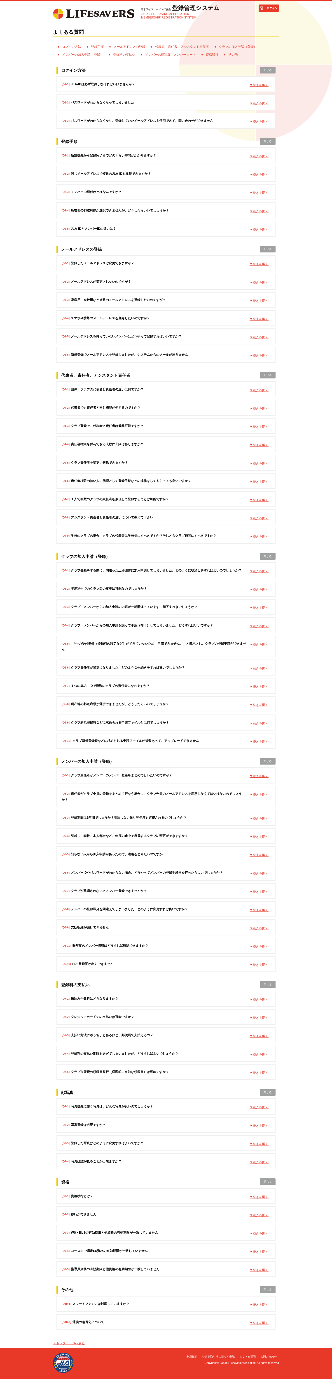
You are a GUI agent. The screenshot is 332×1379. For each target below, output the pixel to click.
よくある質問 (247, 1356)
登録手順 (97, 46)
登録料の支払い (124, 54)
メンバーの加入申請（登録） (82, 54)
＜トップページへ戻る (69, 1343)
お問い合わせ (268, 1356)
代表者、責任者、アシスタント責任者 (182, 46)
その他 (233, 54)
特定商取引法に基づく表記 (218, 1356)
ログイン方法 (71, 46)
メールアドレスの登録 (129, 46)
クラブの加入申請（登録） (238, 46)
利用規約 (192, 1356)
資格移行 (212, 54)
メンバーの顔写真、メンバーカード (170, 54)
